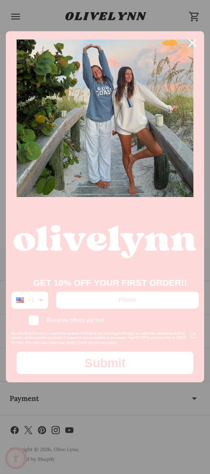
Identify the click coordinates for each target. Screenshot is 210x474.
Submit (105, 363)
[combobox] (29, 300)
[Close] (192, 43)
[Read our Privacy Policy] (193, 335)
